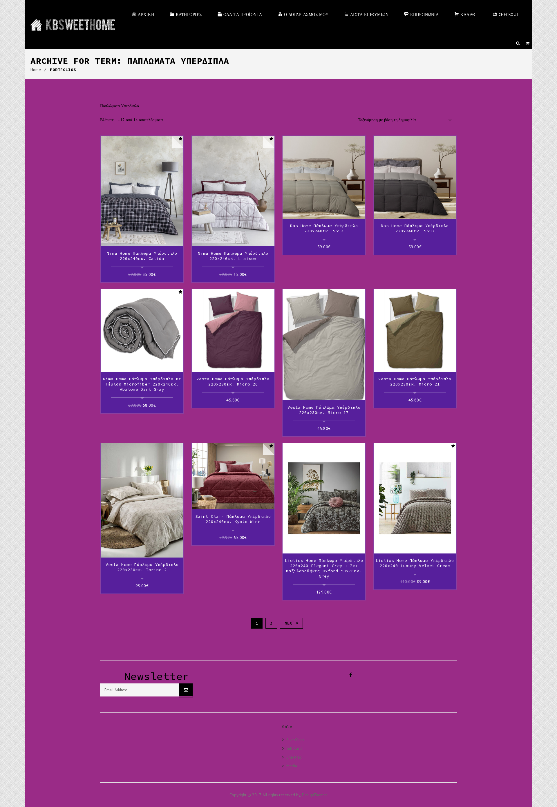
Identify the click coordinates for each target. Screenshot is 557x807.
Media (291, 765)
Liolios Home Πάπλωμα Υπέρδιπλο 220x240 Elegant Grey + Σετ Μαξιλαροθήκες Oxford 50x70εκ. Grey (324, 568)
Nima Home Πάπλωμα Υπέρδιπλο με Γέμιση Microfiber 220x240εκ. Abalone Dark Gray (142, 384)
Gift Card (294, 748)
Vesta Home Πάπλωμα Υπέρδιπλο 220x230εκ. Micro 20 (233, 381)
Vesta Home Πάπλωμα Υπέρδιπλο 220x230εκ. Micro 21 (414, 381)
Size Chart (295, 739)
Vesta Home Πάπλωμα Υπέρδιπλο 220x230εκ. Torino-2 (142, 567)
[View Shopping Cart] (527, 43)
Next (289, 623)
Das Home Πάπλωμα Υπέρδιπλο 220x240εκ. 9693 (415, 228)
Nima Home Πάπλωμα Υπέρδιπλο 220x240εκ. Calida (142, 256)
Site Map (294, 756)
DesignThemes (315, 794)
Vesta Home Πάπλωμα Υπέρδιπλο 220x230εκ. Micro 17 (324, 410)
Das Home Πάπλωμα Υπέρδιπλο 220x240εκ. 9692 (324, 228)
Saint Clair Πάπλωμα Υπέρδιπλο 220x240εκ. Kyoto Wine (233, 519)
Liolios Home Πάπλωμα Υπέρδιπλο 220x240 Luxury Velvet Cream (415, 563)
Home (35, 69)
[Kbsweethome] (72, 24)
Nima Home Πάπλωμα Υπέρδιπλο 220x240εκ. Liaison (233, 256)
